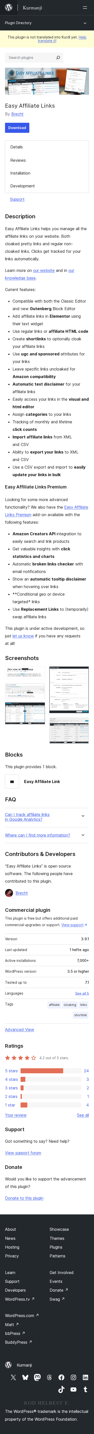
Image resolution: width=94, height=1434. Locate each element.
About (10, 1229)
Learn (10, 1272)
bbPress (15, 1333)
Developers (15, 1290)
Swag (57, 1299)
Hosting (12, 1247)
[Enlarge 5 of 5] (82, 724)
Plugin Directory (18, 23)
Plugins (56, 1247)
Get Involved (62, 1272)
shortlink (80, 1015)
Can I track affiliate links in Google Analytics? (27, 817)
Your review (16, 1115)
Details (16, 146)
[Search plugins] (58, 58)
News (10, 1238)
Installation (20, 173)
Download (17, 128)
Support (17, 199)
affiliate (54, 1005)
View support (72, 925)
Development (22, 185)
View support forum (23, 1152)
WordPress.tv (20, 1299)
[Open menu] (86, 7)
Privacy (12, 1255)
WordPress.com (22, 1315)
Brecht (17, 113)
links (83, 1005)
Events (56, 1281)
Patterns (57, 1255)
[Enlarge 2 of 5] (38, 689)
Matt (12, 1324)
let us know (23, 635)
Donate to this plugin (24, 1198)
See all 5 (82, 993)
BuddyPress (18, 1342)
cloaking (70, 1005)
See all (83, 1115)
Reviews (18, 160)
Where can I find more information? (37, 835)
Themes (57, 1238)
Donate (59, 1290)
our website (44, 270)
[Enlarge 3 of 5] (38, 709)
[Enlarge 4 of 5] (82, 673)
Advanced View (19, 1029)
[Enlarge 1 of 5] (38, 673)
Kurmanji (24, 1365)
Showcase (59, 1229)
